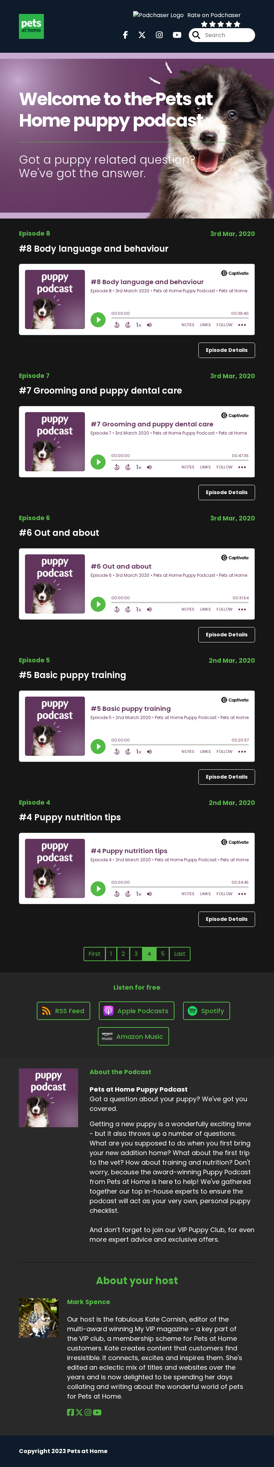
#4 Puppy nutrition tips (70, 817)
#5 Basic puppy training (72, 675)
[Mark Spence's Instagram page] (88, 1412)
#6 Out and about (59, 533)
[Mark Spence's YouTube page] (97, 1412)
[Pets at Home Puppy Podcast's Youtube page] (173, 35)
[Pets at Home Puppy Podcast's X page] (138, 35)
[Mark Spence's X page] (79, 1412)
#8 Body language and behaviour (93, 249)
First (94, 954)
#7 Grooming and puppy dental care (100, 390)
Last (180, 954)
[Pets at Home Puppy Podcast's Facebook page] (125, 35)
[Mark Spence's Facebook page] (70, 1412)
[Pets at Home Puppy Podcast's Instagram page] (155, 35)
